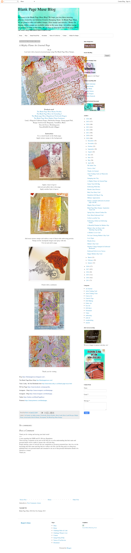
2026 (87, 119)
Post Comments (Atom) (34, 503)
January (90, 263)
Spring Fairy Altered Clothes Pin (97, 212)
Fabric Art (89, 303)
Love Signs (90, 238)
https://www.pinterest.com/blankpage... (36, 400)
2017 (87, 269)
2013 (87, 280)
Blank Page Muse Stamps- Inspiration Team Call (98, 209)
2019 (87, 138)
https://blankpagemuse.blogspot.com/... (34, 377)
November (91, 143)
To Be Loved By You (93, 218)
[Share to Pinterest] (53, 413)
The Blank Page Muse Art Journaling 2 (49, 114)
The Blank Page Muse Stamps (54, 417)
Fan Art (88, 306)
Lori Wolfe (89, 89)
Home (20, 35)
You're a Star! (91, 168)
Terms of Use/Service (55, 35)
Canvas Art (89, 296)
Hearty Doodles (51, 415)
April (89, 163)
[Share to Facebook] (51, 413)
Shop (26, 35)
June (89, 157)
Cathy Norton (90, 91)
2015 (87, 275)
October (90, 146)
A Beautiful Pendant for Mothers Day (98, 225)
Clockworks (43, 415)
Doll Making (89, 301)
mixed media (27, 417)
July (89, 155)
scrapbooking (89, 320)
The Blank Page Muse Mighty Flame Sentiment (49, 118)
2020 (87, 135)
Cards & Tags (90, 298)
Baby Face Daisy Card (93, 192)
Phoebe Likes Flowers (93, 189)
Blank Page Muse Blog (37, 9)
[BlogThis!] (47, 413)
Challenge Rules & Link (60, 530)
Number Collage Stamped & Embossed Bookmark (98, 247)
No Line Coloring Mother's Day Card (98, 235)
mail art (88, 318)
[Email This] (45, 413)
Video (87, 313)
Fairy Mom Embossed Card (95, 215)
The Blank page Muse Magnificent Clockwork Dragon (49, 116)
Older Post (76, 500)
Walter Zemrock (90, 96)
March (90, 257)
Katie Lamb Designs (68, 415)
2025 (87, 121)
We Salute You (91, 165)
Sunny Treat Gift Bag (93, 184)
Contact (64, 35)
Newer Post (23, 500)
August (90, 152)
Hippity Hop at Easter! (94, 205)
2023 (87, 127)
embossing (89, 315)
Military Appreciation (93, 198)
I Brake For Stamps (74, 35)
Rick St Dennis (35, 417)
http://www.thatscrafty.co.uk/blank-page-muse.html (57, 383)
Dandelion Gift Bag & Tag (95, 195)
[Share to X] (49, 413)
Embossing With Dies (93, 187)
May (89, 160)
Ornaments (89, 310)
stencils (88, 323)
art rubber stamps (35, 415)
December (91, 141)
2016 (87, 272)
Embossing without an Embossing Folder (97, 221)
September (91, 149)
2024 (87, 124)
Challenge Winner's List (60, 533)
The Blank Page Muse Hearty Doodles (49, 111)
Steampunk (43, 417)
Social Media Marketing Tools (89, 527)
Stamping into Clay (93, 178)
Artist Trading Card (91, 291)
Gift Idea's (89, 308)
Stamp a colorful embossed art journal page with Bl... (98, 201)
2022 (87, 130)
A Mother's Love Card (93, 232)
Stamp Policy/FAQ (34, 35)
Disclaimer (44, 35)
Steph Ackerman (90, 84)
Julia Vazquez (90, 94)
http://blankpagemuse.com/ (44, 380)
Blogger (69, 548)
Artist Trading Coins (92, 293)
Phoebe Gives (91, 241)
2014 (87, 278)
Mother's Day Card (92, 244)
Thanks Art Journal (93, 171)
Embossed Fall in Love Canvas (96, 251)
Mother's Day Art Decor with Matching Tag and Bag (95, 229)
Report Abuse (26, 523)
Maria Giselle (89, 86)
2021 (87, 133)
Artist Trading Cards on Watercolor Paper (97, 174)
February (90, 260)
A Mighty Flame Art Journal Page (97, 181)
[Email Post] (41, 412)
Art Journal (27, 415)
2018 (87, 266)
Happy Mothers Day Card (94, 254)
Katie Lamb (59, 415)
